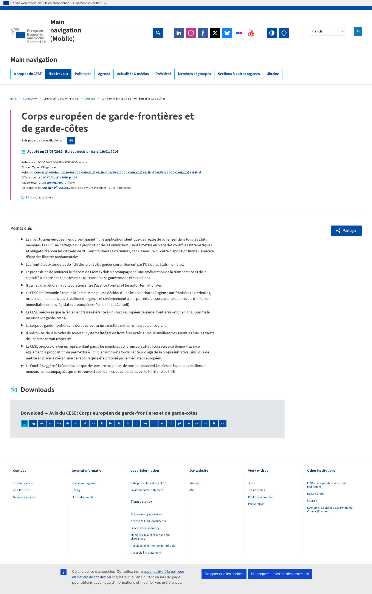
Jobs (251, 483)
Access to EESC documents (148, 521)
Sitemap (194, 483)
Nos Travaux (30, 98)
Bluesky (227, 33)
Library (76, 490)
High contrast (272, 33)
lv (128, 423)
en (93, 423)
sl (205, 423)
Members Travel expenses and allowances (150, 537)
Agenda (104, 74)
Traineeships (256, 490)
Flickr (239, 33)
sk (196, 423)
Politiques (83, 74)
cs (50, 423)
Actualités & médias (133, 74)
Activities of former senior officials (153, 546)
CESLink (312, 501)
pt (179, 423)
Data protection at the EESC (148, 483)
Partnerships (256, 504)
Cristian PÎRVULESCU (56, 188)
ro (188, 423)
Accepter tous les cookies (224, 574)
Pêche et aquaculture (40, 197)
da (59, 423)
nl (162, 423)
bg (33, 423)
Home (13, 98)
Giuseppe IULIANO (51, 183)
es (41, 423)
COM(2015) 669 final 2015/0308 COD (57, 172)
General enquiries (24, 497)
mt (154, 423)
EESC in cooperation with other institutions (327, 485)
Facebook (203, 33)
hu (145, 423)
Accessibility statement (146, 553)
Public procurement (261, 497)
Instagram (191, 33)
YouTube (251, 33)
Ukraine (273, 74)
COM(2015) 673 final (188, 172)
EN (71, 140)
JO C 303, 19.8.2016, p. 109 (60, 177)
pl (171, 423)
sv (222, 423)
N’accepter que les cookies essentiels (280, 574)
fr (102, 423)
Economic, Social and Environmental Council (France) (330, 510)
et (76, 423)
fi (214, 423)
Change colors (284, 33)
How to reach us (23, 483)
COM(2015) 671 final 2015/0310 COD (104, 172)
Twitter (215, 33)
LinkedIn (179, 33)
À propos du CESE (28, 74)
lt (136, 423)
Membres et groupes (194, 74)
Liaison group (315, 494)
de (68, 423)
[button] (346, 231)
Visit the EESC (21, 490)
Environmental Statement (147, 490)
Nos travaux (58, 74)
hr (110, 423)
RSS (192, 490)
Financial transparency (145, 528)
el (85, 423)
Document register (84, 483)
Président (163, 74)
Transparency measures (146, 514)
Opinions (90, 98)
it (119, 423)
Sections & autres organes (239, 74)
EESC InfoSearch (82, 497)
